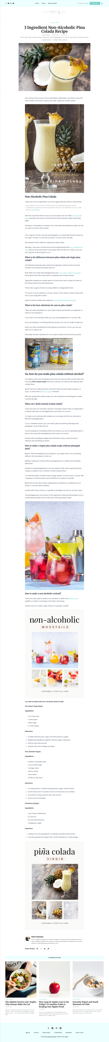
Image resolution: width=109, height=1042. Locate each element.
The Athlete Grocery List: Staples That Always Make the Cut (20, 1003)
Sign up (28, 1032)
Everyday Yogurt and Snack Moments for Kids (85, 1003)
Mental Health (52, 3)
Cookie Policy (58, 1032)
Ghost (66, 1037)
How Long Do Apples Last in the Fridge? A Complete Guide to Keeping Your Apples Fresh (54, 1004)
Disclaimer (69, 1032)
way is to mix (73, 599)
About (43, 3)
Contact (36, 1032)
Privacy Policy (46, 1032)
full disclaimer (35, 210)
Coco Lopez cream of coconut (69, 273)
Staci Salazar (37, 937)
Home (37, 3)
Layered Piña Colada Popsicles (64, 300)
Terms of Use (79, 1032)
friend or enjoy (46, 392)
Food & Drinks (54, 23)
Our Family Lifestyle (50, 1037)
